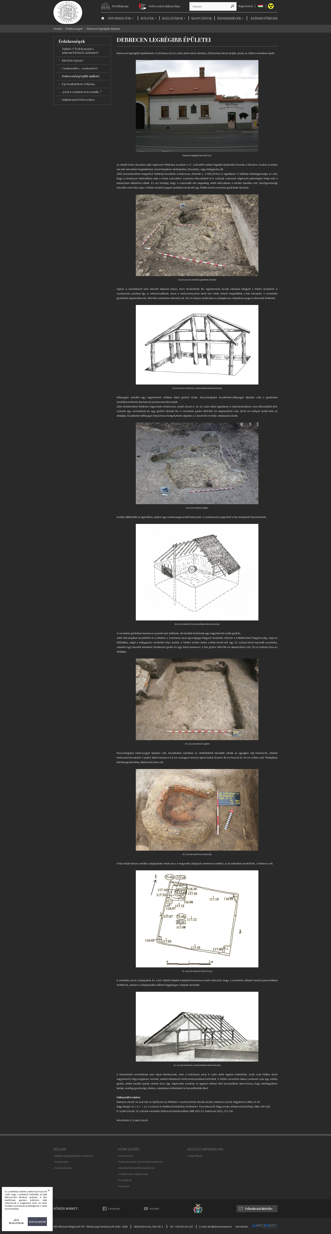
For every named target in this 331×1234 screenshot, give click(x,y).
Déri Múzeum (120, 6)
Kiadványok (201, 18)
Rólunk (147, 18)
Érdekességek (229, 18)
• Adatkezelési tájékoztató (132, 1174)
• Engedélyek (194, 1156)
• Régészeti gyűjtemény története (73, 1156)
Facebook (114, 1208)
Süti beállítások (16, 1221)
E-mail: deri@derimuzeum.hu (215, 1226)
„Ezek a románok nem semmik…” (82, 92)
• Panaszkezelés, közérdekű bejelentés (140, 1161)
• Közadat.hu (124, 1180)
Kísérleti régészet (72, 60)
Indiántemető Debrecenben (78, 100)
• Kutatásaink (60, 1161)
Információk (119, 18)
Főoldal (57, 28)
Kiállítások (172, 18)
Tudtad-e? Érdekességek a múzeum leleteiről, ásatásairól (80, 50)
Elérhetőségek (264, 18)
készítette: (242, 1226)
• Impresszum (125, 1156)
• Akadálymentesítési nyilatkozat (136, 1168)
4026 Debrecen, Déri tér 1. (149, 1226)
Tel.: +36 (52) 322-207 (181, 1226)
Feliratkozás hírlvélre (259, 1208)
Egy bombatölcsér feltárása (78, 84)
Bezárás (51, 1191)
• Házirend (123, 1186)
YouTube (154, 1208)
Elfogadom (37, 1221)
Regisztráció (245, 6)
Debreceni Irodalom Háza (164, 6)
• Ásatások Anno (62, 1168)
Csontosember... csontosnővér (80, 68)
